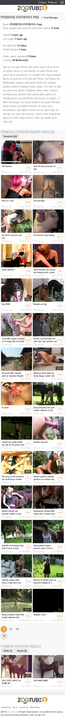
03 (17, 629)
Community (6, 707)
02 (11, 629)
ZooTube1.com (12, 712)
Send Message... (51, 17)
